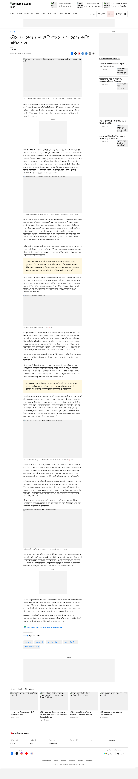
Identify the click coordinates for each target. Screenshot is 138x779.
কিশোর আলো (33, 740)
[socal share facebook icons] (72, 54)
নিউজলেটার (89, 761)
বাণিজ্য (37, 14)
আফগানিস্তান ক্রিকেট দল (53, 642)
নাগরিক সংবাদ (14, 740)
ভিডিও (75, 14)
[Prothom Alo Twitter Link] (17, 754)
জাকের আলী (39, 642)
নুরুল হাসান (28, 642)
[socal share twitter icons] (76, 54)
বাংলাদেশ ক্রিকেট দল (70, 642)
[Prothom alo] (23, 5)
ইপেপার (12, 744)
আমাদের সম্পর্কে (47, 761)
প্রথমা (31, 744)
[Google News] (31, 754)
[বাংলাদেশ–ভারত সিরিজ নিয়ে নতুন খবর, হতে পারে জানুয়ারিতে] (122, 71)
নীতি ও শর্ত (72, 761)
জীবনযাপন (68, 14)
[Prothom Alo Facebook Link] (12, 754)
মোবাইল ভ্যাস (53, 744)
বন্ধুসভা (90, 740)
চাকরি (61, 14)
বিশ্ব (32, 14)
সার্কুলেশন (63, 761)
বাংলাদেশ (19, 14)
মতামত (44, 14)
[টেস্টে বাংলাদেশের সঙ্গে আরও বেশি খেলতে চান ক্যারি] (114, 701)
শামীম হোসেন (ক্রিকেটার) (32, 647)
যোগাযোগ (80, 761)
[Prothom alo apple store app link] (121, 753)
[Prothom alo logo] (19, 734)
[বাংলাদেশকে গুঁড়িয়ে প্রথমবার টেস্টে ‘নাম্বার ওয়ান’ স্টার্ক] (24, 701)
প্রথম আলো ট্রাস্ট (73, 740)
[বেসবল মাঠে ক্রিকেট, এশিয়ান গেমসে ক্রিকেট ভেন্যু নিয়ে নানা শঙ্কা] (122, 143)
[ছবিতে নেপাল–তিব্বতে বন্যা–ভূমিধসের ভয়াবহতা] (54, 5)
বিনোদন (55, 14)
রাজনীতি (26, 14)
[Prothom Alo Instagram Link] (22, 754)
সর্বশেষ (12, 14)
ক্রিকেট (12, 32)
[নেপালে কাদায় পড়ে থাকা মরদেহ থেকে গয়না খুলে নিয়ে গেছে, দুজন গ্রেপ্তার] (80, 5)
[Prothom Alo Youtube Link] (27, 754)
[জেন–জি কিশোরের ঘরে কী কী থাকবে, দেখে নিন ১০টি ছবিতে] (107, 5)
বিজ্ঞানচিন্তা (52, 740)
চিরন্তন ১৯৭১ (111, 740)
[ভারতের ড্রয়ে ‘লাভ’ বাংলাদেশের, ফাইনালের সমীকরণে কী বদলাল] (122, 86)
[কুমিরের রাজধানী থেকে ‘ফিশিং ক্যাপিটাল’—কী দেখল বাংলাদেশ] (84, 701)
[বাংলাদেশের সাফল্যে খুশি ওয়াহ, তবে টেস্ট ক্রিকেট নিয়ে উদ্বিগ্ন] (122, 128)
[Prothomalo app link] (108, 753)
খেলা (49, 14)
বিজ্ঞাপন (56, 761)
